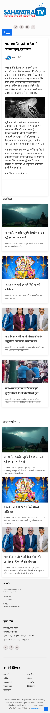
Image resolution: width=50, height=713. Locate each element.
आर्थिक (5, 678)
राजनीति (6, 674)
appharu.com (36, 708)
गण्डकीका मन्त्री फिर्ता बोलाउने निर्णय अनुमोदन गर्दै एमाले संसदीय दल (24, 339)
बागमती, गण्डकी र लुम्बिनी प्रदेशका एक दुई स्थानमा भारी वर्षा (25, 235)
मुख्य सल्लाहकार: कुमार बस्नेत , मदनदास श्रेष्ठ (18, 635)
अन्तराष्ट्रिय (30, 674)
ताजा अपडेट (9, 422)
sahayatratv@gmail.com (11, 606)
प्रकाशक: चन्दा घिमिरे (10, 628)
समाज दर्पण (7, 690)
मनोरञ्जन (29, 678)
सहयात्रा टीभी (7, 682)
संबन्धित (7, 199)
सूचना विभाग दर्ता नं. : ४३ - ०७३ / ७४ (16, 639)
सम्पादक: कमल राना (10, 632)
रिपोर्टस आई (7, 686)
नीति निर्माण (31, 686)
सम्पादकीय (30, 682)
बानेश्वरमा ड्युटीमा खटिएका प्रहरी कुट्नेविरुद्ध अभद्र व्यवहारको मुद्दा (21, 390)
